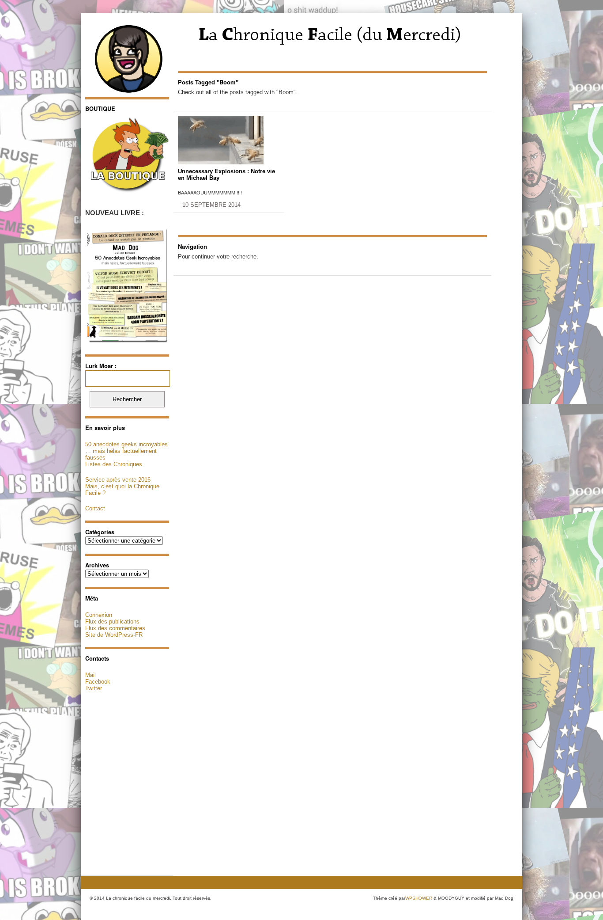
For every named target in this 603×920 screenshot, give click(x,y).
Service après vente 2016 (118, 479)
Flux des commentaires (115, 628)
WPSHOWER (418, 898)
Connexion (98, 615)
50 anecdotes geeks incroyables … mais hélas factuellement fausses (126, 451)
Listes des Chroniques (113, 464)
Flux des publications (112, 621)
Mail (90, 675)
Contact (95, 508)
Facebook (97, 681)
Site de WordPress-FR (114, 634)
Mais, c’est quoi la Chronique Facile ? (122, 489)
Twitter (93, 688)
